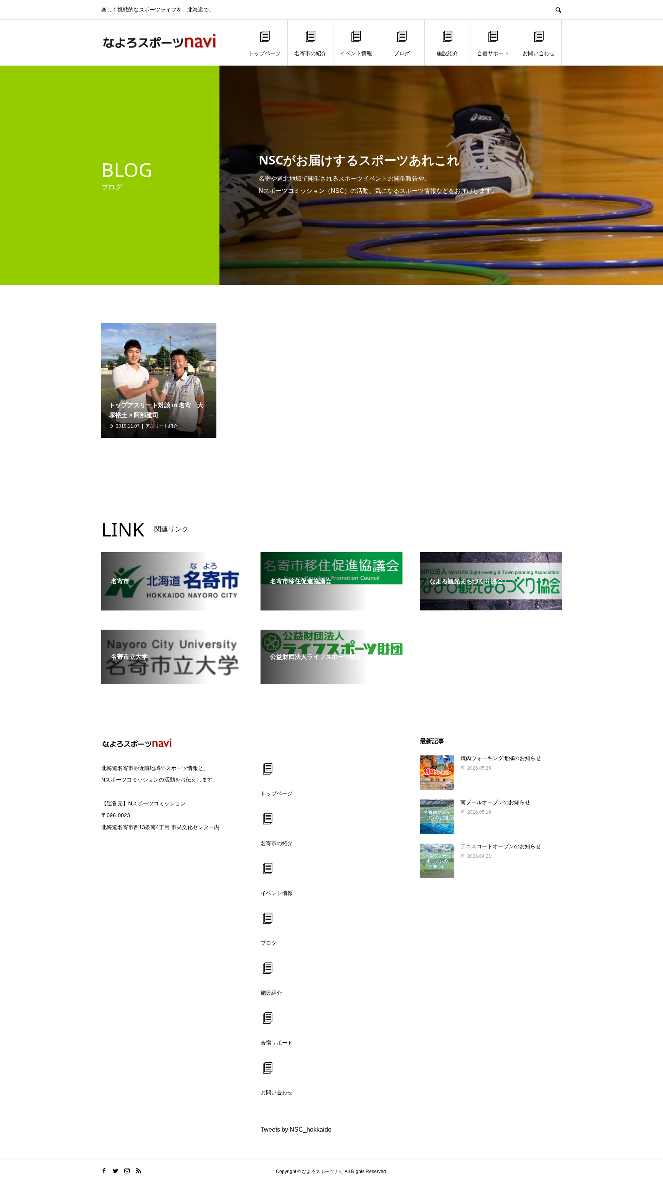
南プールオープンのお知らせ (495, 802)
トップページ (265, 53)
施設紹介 (447, 53)
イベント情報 (356, 53)
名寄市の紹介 (310, 53)
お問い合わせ (539, 53)
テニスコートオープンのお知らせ (500, 846)
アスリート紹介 (161, 426)
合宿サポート (493, 53)
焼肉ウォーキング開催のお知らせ (500, 758)
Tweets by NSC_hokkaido (296, 1129)
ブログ (402, 53)
